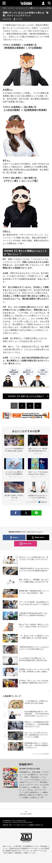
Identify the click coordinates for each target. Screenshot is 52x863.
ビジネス (11, 8)
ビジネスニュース (22, 8)
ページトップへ (26, 814)
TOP (4, 8)
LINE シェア (36, 513)
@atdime (15, 537)
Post (26, 513)
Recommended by (32, 502)
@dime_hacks (27, 543)
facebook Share (15, 513)
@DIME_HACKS (39, 537)
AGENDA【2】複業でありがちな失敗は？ (26, 396)
